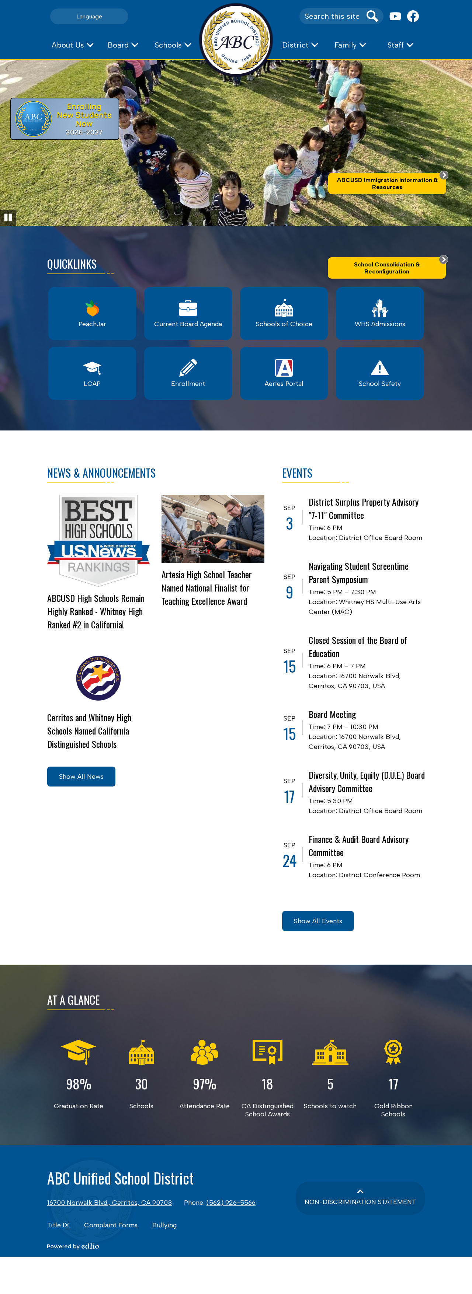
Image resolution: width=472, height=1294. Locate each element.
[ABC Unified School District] (236, 40)
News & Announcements (101, 472)
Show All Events (318, 921)
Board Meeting (332, 714)
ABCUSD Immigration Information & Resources (387, 184)
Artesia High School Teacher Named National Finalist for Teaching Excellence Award (207, 587)
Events (297, 472)
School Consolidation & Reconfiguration (387, 268)
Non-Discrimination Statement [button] (360, 1202)
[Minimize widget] (444, 175)
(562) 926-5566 (231, 1203)
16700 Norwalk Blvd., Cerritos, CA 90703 (109, 1203)
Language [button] (89, 16)
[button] (72, 45)
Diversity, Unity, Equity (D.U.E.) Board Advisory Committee (367, 781)
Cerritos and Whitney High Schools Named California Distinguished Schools (89, 730)
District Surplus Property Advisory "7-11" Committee (364, 508)
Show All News (81, 776)
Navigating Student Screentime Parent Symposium (359, 572)
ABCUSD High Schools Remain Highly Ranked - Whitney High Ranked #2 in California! (96, 611)
